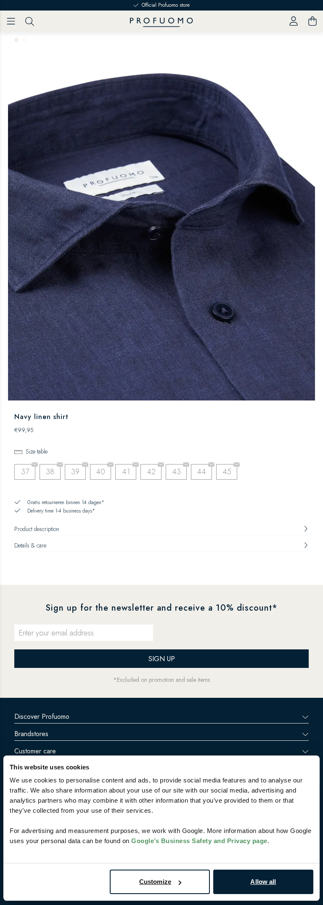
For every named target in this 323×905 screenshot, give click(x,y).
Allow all (263, 881)
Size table (37, 451)
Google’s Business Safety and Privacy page (199, 840)
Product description (36, 529)
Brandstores (31, 734)
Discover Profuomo (41, 716)
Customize (155, 881)
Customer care (35, 751)
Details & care (30, 545)
